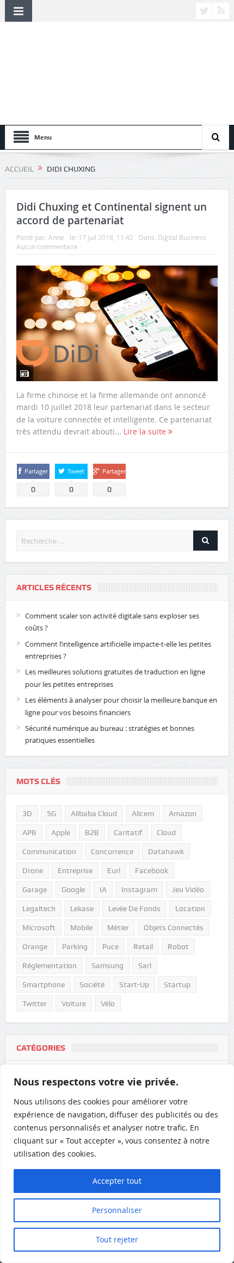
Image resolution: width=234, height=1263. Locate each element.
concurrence (112, 851)
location (190, 908)
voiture (73, 1003)
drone (32, 870)
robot (178, 946)
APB (29, 832)
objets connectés (174, 927)
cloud (166, 832)
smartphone (43, 984)
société (91, 984)
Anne (56, 237)
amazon (182, 813)
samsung (107, 965)
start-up (134, 984)
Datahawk (166, 851)
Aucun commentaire (47, 246)
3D (27, 813)
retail (143, 946)
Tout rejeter (117, 1239)
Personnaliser (117, 1210)
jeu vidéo (188, 889)
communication (49, 851)
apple (60, 832)
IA (103, 889)
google (73, 889)
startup (177, 984)
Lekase (82, 908)
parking (75, 946)
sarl (144, 965)
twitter (34, 1003)
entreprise (75, 870)
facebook (151, 870)
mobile (81, 927)
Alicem (143, 813)
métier (118, 927)
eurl (113, 870)
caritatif (128, 832)
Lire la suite (146, 431)
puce (110, 946)
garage (34, 889)
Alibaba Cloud (94, 813)
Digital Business (182, 237)
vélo (108, 1003)
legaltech (39, 908)
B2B (92, 832)
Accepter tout (117, 1181)
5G (51, 813)
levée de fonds (134, 908)
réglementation (49, 965)
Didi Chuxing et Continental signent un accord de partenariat (111, 214)
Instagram (139, 889)
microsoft (39, 927)
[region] (117, 1163)
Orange (34, 946)
